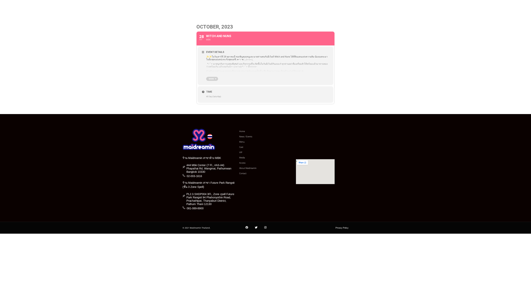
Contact (242, 173)
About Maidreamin (248, 168)
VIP (240, 152)
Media (242, 157)
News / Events (245, 136)
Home (242, 131)
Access (242, 162)
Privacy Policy (341, 228)
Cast (241, 147)
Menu (242, 141)
